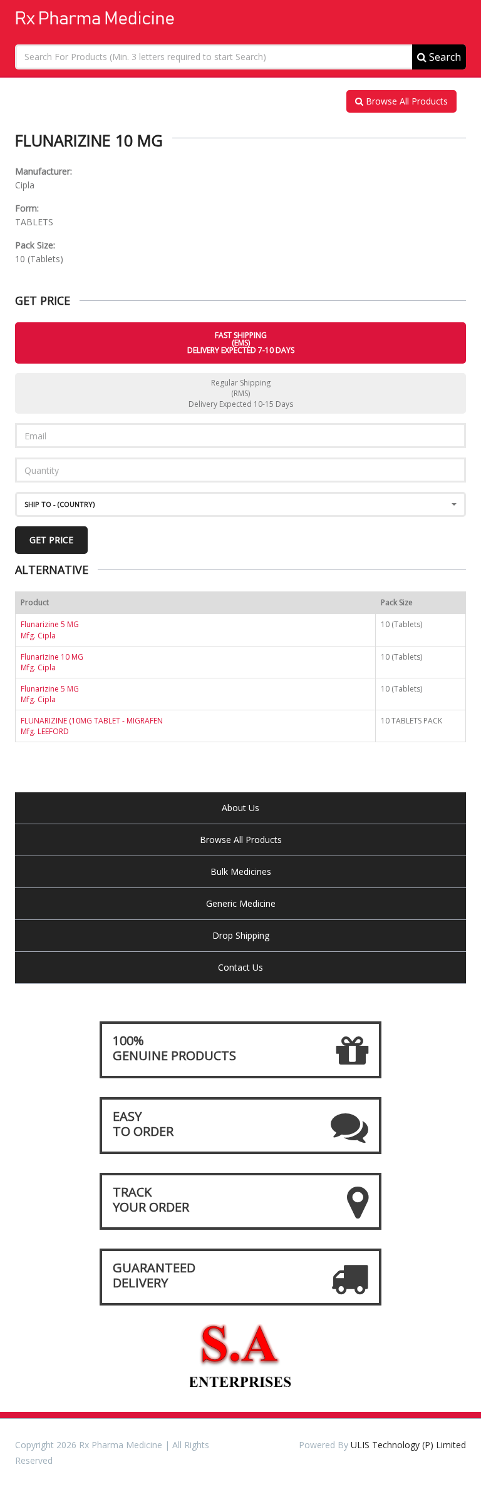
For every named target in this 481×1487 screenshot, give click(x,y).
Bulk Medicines (240, 871)
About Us (240, 808)
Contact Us (240, 967)
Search (444, 57)
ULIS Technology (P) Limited (408, 1445)
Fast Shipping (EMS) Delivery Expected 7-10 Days (240, 342)
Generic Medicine (241, 903)
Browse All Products (405, 101)
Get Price (51, 540)
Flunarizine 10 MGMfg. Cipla (52, 662)
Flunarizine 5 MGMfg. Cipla (50, 629)
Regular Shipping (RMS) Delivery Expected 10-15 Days (241, 393)
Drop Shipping (240, 935)
